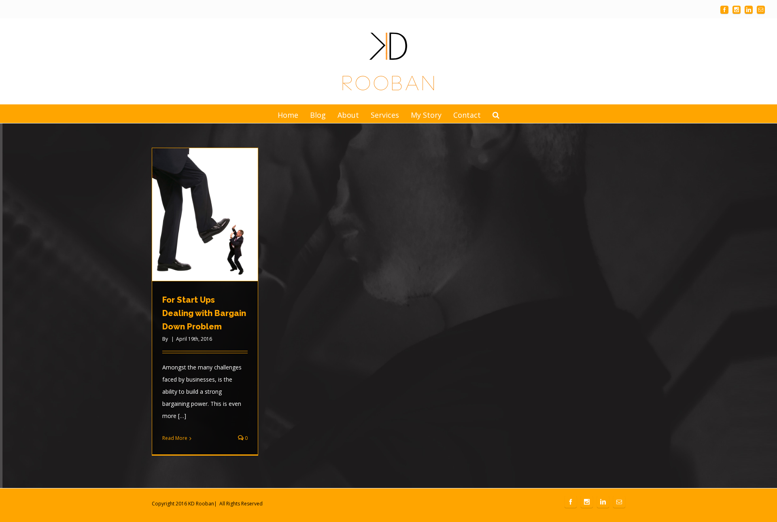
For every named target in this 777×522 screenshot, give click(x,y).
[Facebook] (724, 10)
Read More (174, 438)
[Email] (761, 10)
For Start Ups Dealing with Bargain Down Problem (204, 313)
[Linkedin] (749, 10)
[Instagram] (736, 10)
